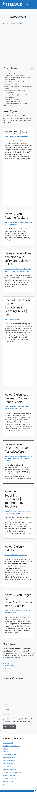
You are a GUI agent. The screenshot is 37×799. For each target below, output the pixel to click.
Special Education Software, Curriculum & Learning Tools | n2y (18, 83)
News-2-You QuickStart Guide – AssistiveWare (15, 92)
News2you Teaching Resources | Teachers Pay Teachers (18, 96)
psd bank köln (7, 766)
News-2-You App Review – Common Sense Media (18, 87)
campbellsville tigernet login (12, 772)
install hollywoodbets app (11, 746)
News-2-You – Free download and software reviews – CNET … (18, 78)
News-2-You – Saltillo (11, 99)
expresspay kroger (9, 760)
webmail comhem (9, 781)
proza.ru (5, 752)
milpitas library (10, 666)
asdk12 (7, 668)
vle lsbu (5, 784)
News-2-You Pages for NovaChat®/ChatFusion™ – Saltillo (16, 103)
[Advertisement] (18, 46)
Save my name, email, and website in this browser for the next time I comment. (18, 720)
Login (7, 663)
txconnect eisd (8, 743)
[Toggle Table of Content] (31, 68)
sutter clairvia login (9, 758)
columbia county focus (10, 755)
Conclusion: (9, 106)
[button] (27, 4)
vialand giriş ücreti (9, 775)
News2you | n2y (10, 73)
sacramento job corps (10, 778)
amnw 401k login (8, 763)
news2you (8, 71)
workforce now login (10, 769)
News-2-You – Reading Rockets (15, 75)
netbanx (5, 749)
